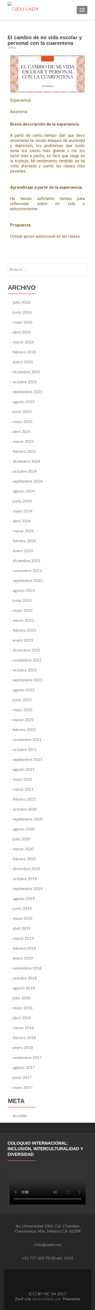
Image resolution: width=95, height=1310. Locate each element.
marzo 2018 (23, 1028)
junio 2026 (22, 312)
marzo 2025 (23, 442)
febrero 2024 (24, 541)
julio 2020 (21, 839)
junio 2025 (22, 412)
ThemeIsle (71, 1299)
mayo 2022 (22, 710)
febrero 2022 (24, 730)
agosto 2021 (24, 770)
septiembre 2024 (28, 481)
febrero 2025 (24, 451)
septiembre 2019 (28, 889)
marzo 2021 (23, 789)
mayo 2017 (22, 1088)
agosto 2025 (24, 402)
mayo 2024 (22, 511)
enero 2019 (23, 958)
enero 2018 (23, 1048)
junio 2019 (22, 909)
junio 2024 (22, 501)
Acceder (20, 1116)
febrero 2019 (24, 948)
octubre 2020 (25, 809)
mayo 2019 (22, 919)
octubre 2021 (25, 750)
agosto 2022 (24, 690)
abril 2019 (22, 929)
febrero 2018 (24, 1038)
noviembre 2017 (27, 1058)
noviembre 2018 (27, 968)
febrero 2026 (24, 352)
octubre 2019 (25, 879)
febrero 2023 (24, 630)
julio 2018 (21, 998)
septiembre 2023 (28, 581)
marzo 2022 (23, 720)
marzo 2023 (23, 620)
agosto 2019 (24, 899)
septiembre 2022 (28, 680)
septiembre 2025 (28, 392)
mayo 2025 (22, 422)
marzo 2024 (23, 531)
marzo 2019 (23, 938)
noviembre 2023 (27, 571)
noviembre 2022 (27, 660)
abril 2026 (22, 332)
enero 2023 (23, 640)
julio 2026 (21, 302)
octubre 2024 (25, 471)
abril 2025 (22, 432)
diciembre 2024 (26, 461)
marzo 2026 (23, 342)
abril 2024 (22, 521)
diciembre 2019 (26, 869)
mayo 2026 (22, 322)
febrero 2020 (24, 859)
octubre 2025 (25, 382)
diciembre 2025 (26, 372)
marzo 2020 (23, 849)
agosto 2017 (24, 1068)
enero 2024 (23, 551)
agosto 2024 (24, 491)
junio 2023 (22, 601)
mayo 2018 (22, 1008)
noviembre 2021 (27, 740)
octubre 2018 (25, 978)
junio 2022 (22, 700)
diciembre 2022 (26, 650)
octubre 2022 (25, 670)
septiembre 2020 (28, 819)
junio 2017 (22, 1078)
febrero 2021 (24, 799)
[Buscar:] (47, 269)
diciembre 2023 (26, 561)
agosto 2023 (24, 591)
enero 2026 (23, 362)
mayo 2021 (22, 779)
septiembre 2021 (28, 760)
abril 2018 (22, 1018)
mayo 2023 (22, 610)
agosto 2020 (24, 829)
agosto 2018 (24, 988)
